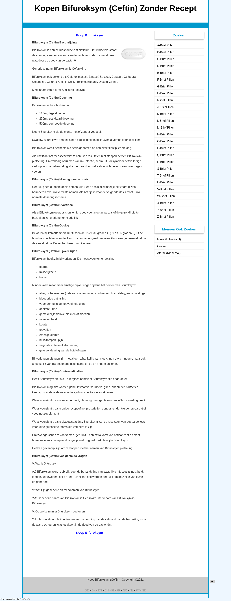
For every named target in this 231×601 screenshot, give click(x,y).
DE (87, 590)
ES (100, 590)
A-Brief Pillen (165, 45)
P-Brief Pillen (165, 148)
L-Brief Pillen (165, 120)
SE (144, 590)
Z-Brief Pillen (165, 216)
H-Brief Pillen (165, 93)
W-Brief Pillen (166, 196)
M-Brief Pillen (166, 127)
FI (112, 590)
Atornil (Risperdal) (168, 253)
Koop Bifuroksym (89, 35)
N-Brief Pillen (165, 134)
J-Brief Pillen (165, 107)
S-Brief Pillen (165, 168)
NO (125, 590)
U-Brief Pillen (165, 182)
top (212, 581)
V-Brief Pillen (165, 189)
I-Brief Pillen (165, 100)
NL (131, 590)
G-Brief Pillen (165, 86)
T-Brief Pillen (165, 175)
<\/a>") (25, 599)
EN (107, 590)
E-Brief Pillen (165, 72)
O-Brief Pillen (165, 141)
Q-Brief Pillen (165, 155)
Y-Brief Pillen (165, 209)
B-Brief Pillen (165, 52)
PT (138, 590)
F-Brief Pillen (165, 79)
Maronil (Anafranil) (169, 239)
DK (93, 590)
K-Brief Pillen (165, 113)
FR (118, 590)
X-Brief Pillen (165, 202)
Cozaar (162, 246)
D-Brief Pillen (165, 65)
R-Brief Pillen (165, 161)
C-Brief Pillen (165, 59)
